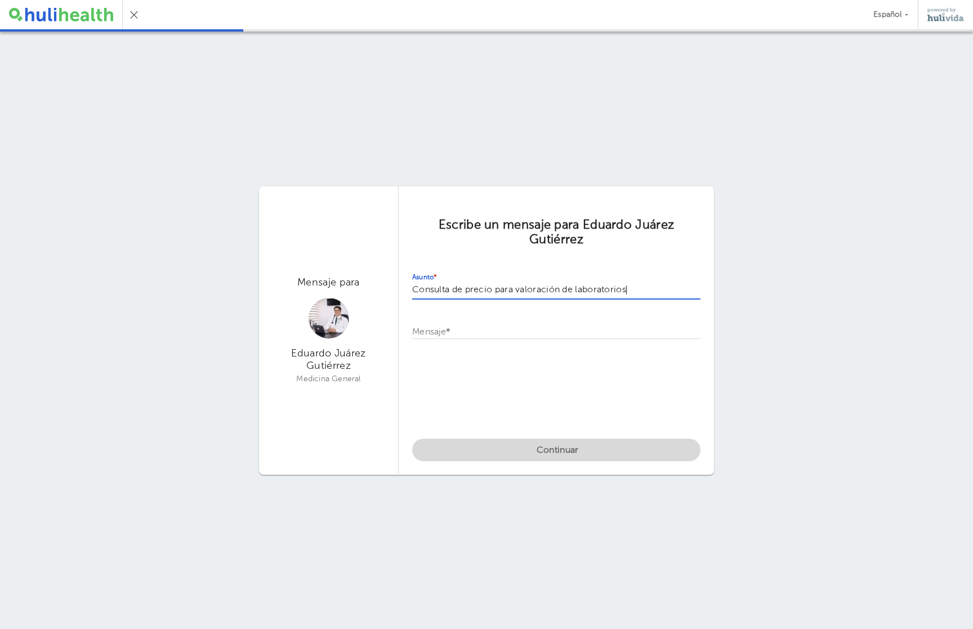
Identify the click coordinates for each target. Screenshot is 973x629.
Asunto (424, 277)
